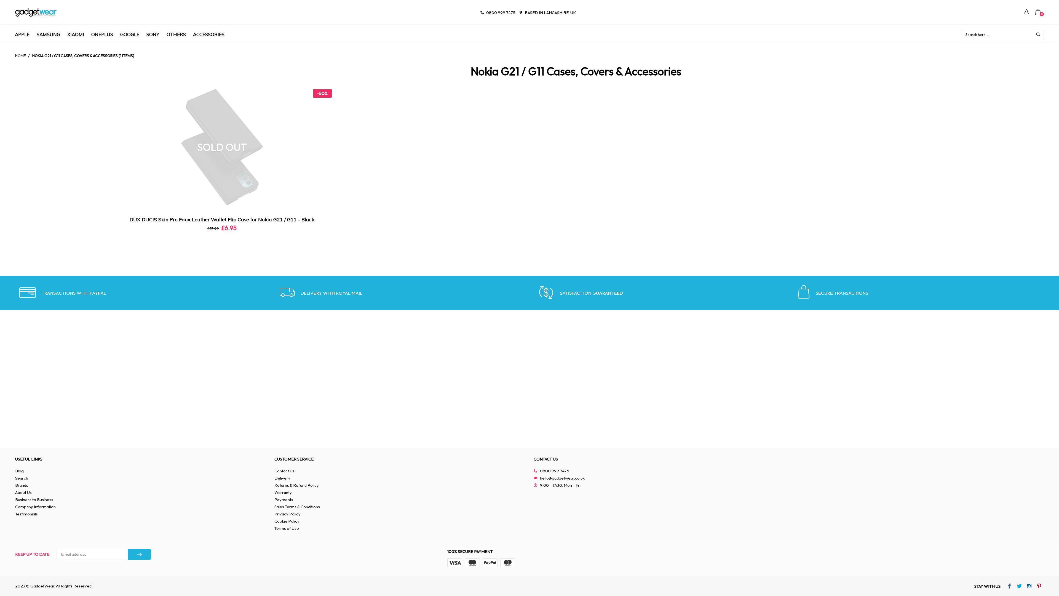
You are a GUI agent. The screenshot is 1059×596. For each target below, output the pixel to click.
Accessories (208, 34)
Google (129, 34)
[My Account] (1026, 12)
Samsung (48, 34)
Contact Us (284, 470)
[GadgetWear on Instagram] (1029, 587)
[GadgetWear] (36, 12)
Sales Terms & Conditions (297, 506)
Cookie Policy (286, 521)
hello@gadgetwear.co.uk (562, 478)
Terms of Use (286, 528)
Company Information (35, 506)
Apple (22, 34)
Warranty (283, 492)
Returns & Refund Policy (296, 485)
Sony (152, 34)
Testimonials (26, 514)
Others (176, 34)
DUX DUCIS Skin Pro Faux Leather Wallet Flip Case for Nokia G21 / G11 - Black (222, 219)
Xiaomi (75, 34)
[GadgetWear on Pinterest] (1039, 587)
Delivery (282, 478)
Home (20, 55)
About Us (23, 492)
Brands (21, 485)
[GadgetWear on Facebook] (1009, 587)
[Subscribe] (139, 554)
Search (21, 478)
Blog (19, 470)
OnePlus (102, 34)
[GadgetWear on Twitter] (1019, 587)
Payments (283, 499)
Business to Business (34, 499)
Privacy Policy (287, 514)
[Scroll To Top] (1044, 559)
